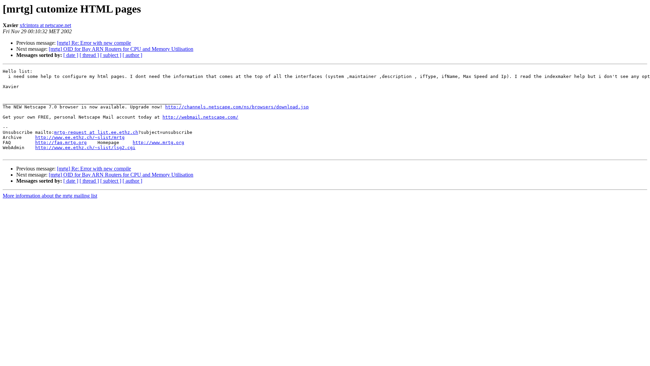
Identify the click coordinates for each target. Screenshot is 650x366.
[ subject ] (110, 55)
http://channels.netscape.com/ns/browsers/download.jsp (237, 106)
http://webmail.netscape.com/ (200, 117)
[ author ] (132, 55)
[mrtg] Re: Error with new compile (94, 43)
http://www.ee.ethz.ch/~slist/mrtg (80, 137)
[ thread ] (89, 55)
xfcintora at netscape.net (45, 25)
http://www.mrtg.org (158, 142)
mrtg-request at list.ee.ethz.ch (96, 132)
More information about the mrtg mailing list (50, 196)
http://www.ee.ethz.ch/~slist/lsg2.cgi (85, 147)
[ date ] (70, 55)
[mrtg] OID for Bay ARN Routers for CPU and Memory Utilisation (121, 49)
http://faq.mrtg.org (61, 142)
